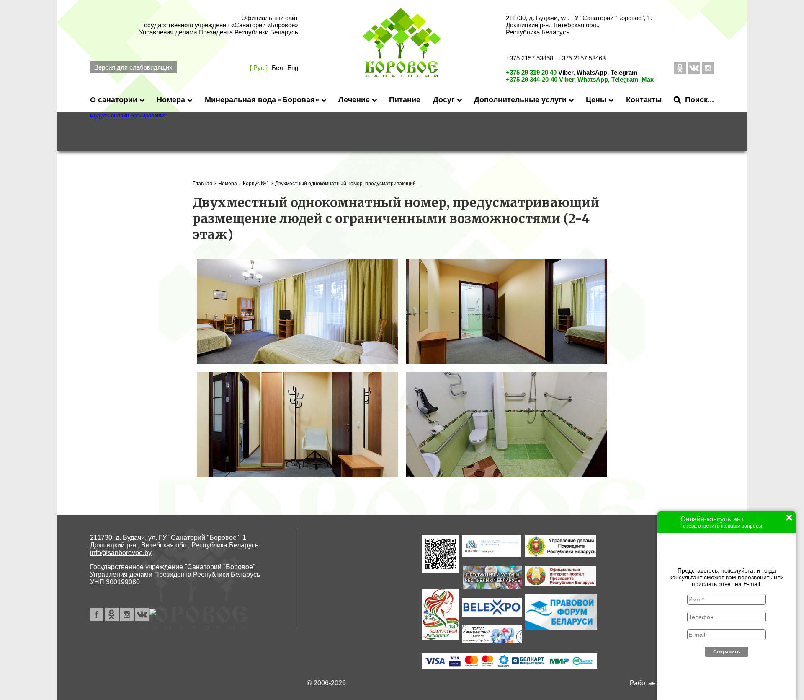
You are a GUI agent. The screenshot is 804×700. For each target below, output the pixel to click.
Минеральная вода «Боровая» (262, 100)
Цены (596, 100)
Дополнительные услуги (520, 100)
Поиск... (699, 100)
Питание (404, 100)
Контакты (644, 100)
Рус (258, 67)
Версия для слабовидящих (133, 67)
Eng (292, 67)
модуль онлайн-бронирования (128, 115)
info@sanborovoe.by (121, 552)
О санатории (113, 100)
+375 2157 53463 (582, 58)
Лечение (354, 100)
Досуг (444, 100)
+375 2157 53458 (529, 58)
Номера (171, 100)
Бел (277, 67)
